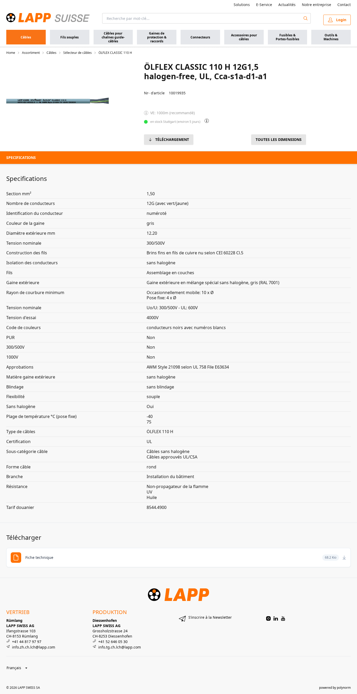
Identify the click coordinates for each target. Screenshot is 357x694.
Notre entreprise (316, 4)
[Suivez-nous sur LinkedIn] (275, 618)
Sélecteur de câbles (77, 53)
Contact (344, 4)
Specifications (21, 157)
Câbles (51, 53)
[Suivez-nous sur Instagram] (268, 618)
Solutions (242, 4)
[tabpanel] (58, 101)
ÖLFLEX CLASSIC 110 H (115, 53)
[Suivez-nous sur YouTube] (283, 618)
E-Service (264, 4)
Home (10, 53)
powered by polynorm (335, 687)
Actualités (287, 4)
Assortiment (31, 53)
